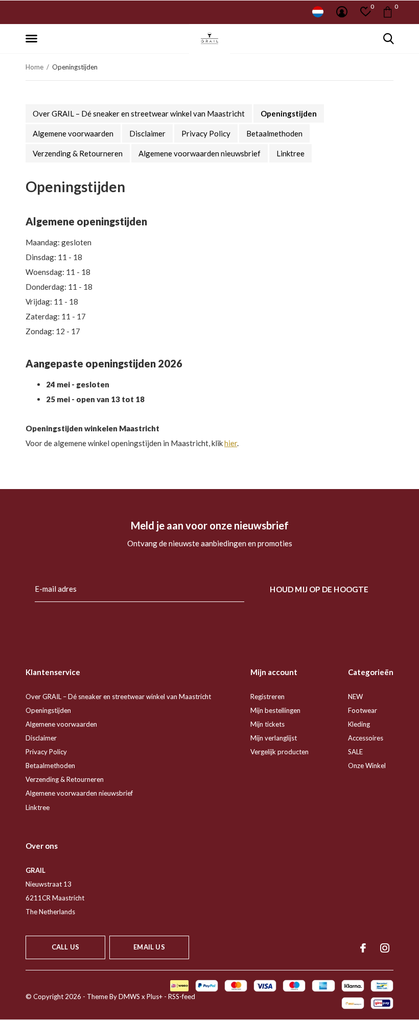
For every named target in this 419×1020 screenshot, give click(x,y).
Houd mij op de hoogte (319, 589)
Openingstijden (289, 113)
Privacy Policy (205, 133)
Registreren (267, 696)
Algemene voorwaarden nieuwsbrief (199, 153)
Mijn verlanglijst (273, 738)
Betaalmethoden (274, 133)
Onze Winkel (367, 765)
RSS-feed (181, 996)
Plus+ (154, 996)
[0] (387, 11)
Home (34, 67)
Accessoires (365, 738)
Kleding (359, 724)
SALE (355, 752)
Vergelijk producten (279, 752)
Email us (149, 947)
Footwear (362, 710)
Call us (65, 947)
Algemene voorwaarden (73, 133)
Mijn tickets (267, 724)
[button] (33, 39)
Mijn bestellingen (275, 710)
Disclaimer (147, 133)
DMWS (129, 996)
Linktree (290, 153)
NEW (355, 696)
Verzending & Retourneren (78, 153)
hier (230, 443)
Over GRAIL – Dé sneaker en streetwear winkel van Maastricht (139, 113)
